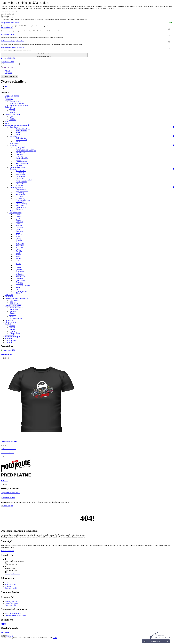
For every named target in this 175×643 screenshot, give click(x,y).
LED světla (19, 196)
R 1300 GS (19, 284)
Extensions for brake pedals (25, 149)
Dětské (12, 329)
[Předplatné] (16, 477)
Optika (11, 313)
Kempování (13, 309)
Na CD (12, 109)
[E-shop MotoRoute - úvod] (6, 86)
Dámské (12, 326)
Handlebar (19, 156)
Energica (19, 225)
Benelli (18, 216)
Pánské (12, 327)
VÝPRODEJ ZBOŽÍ (12, 96)
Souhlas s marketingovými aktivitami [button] (12, 41)
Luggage (19, 273)
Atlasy (11, 116)
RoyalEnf (19, 251)
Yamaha (18, 258)
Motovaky (13, 211)
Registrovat (8, 73)
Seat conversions (21, 291)
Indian (18, 233)
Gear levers (19, 154)
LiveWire (19, 240)
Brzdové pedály (21, 147)
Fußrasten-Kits (20, 152)
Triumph (18, 255)
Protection (19, 282)
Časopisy (8, 100)
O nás (7, 582)
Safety (18, 287)
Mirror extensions (21, 131)
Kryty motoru (20, 176)
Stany (11, 316)
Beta (17, 265)
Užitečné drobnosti (15, 318)
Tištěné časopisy (15, 101)
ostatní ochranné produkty (24, 180)
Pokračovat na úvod (7, 551)
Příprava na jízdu (10, 322)
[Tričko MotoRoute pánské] (41, 437)
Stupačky (19, 165)
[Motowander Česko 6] (8, 449)
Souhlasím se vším (8, 12)
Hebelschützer (20, 174)
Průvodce (12, 120)
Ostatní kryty (20, 202)
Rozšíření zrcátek (21, 140)
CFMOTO (19, 222)
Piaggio (18, 249)
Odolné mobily (9, 335)
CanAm (18, 267)
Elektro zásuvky (14, 143)
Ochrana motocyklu (16, 187)
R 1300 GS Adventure (23, 286)
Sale (17, 289)
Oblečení (8, 324)
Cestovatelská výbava (12, 306)
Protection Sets (21, 207)
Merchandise (20, 275)
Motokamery (9, 296)
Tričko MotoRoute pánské (9, 441)
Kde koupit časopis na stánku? (19, 105)
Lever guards (20, 198)
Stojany (18, 141)
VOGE (18, 256)
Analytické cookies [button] (7, 28)
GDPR (55, 638)
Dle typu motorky (15, 213)
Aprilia (18, 214)
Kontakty (8, 586)
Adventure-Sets (21, 171)
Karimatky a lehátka (16, 307)
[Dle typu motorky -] (14, 262)
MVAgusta (19, 247)
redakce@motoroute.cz (12, 574)
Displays (19, 269)
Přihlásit (7, 71)
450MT (18, 264)
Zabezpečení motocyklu (12, 337)
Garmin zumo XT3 (6, 354)
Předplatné (8, 98)
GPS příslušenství (15, 304)
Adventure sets (21, 189)
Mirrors (18, 132)
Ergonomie (13, 145)
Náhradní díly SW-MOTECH (19, 167)
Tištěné (12, 111)
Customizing (20, 172)
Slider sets (19, 209)
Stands (18, 134)
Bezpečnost (13, 127)
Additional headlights (23, 129)
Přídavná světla (21, 138)
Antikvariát (8, 342)
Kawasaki (19, 234)
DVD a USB (9, 295)
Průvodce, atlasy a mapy (13, 114)
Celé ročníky (9, 107)
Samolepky (8, 338)
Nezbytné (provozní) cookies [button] (10, 22)
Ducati (18, 224)
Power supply (20, 280)
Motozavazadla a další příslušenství (16, 125)
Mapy (11, 118)
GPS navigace (14, 300)
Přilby (7, 123)
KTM (18, 236)
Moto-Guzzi (20, 244)
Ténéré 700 (19, 293)
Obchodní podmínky (11, 588)
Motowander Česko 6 (7, 453)
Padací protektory (21, 182)
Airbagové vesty (15, 333)
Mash (18, 242)
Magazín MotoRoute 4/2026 (10, 493)
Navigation (19, 278)
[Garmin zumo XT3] (8, 350)
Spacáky (12, 315)
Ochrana (12, 169)
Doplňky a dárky (10, 340)
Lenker (18, 160)
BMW (18, 218)
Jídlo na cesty (9, 320)
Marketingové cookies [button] (8, 34)
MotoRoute (9, 636)
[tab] (87, 23)
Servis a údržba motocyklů (13, 613)
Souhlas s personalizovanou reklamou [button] (13, 47)
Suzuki (18, 253)
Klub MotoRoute (6, 60)
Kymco (18, 238)
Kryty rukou (20, 178)
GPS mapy (13, 302)
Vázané (12, 112)
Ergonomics (20, 271)
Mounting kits (20, 276)
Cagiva (18, 220)
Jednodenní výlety (11, 605)
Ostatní (12, 331)
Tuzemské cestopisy (11, 601)
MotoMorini (20, 245)
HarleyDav (19, 227)
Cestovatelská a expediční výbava (15, 615)
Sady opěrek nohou (22, 163)
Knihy (7, 121)
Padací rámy (20, 183)
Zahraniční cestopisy (11, 603)
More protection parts (23, 200)
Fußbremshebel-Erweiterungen (26, 151)
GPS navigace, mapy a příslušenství (16, 298)
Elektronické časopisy (16, 103)
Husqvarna (19, 231)
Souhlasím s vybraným (44, 56)
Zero (17, 260)
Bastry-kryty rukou (22, 191)
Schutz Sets (19, 185)
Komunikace (13, 311)
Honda (18, 229)
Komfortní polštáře (22, 158)
